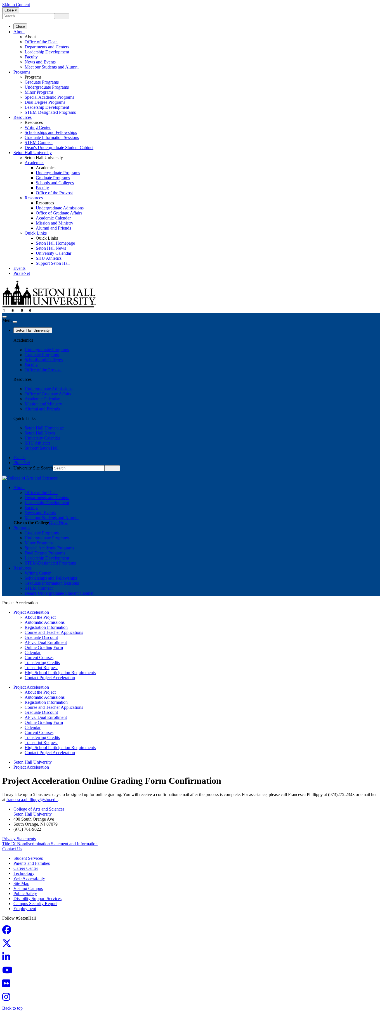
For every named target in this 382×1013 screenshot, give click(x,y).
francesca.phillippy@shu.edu (32, 799)
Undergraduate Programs (47, 87)
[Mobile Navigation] (15, 322)
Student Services (28, 858)
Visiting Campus (28, 888)
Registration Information (46, 627)
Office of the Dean (41, 41)
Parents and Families (31, 863)
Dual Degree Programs (45, 102)
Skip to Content (16, 4)
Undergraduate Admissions (60, 208)
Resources (22, 117)
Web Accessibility (29, 878)
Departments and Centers (47, 46)
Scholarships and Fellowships (51, 132)
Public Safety (25, 893)
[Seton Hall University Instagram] (7, 998)
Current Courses (39, 657)
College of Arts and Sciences (38, 809)
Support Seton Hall (53, 263)
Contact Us (12, 848)
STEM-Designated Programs (50, 112)
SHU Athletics (49, 258)
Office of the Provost (54, 192)
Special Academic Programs (49, 97)
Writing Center (38, 127)
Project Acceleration (31, 612)
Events (19, 268)
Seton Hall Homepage (55, 243)
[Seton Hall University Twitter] (8, 945)
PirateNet (21, 273)
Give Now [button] (58, 522)
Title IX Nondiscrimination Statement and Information (50, 843)
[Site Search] (4, 317)
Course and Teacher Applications (54, 632)
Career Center (25, 868)
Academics (34, 162)
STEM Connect (39, 142)
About (19, 31)
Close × (10, 10)
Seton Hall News (51, 248)
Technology (23, 873)
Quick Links (36, 233)
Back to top (12, 1008)
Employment (24, 908)
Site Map (21, 883)
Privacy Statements (19, 838)
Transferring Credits (42, 662)
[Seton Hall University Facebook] (8, 931)
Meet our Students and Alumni (52, 67)
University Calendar (53, 253)
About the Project (40, 617)
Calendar (33, 652)
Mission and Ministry (54, 223)
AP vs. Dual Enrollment (46, 642)
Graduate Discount (41, 637)
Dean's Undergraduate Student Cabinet (59, 147)
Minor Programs (39, 92)
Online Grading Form (44, 647)
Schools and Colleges (55, 182)
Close (20, 26)
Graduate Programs (42, 82)
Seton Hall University (32, 152)
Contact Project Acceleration (50, 677)
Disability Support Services (37, 898)
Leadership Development (47, 51)
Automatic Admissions (45, 622)
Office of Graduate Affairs (59, 213)
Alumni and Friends (53, 228)
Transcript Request (41, 667)
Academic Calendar (53, 218)
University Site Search (33, 468)
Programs (21, 72)
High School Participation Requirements (60, 672)
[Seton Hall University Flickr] (7, 985)
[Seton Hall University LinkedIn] (7, 958)
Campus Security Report (35, 903)
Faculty (31, 57)
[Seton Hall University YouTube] (9, 971)
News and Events (40, 62)
